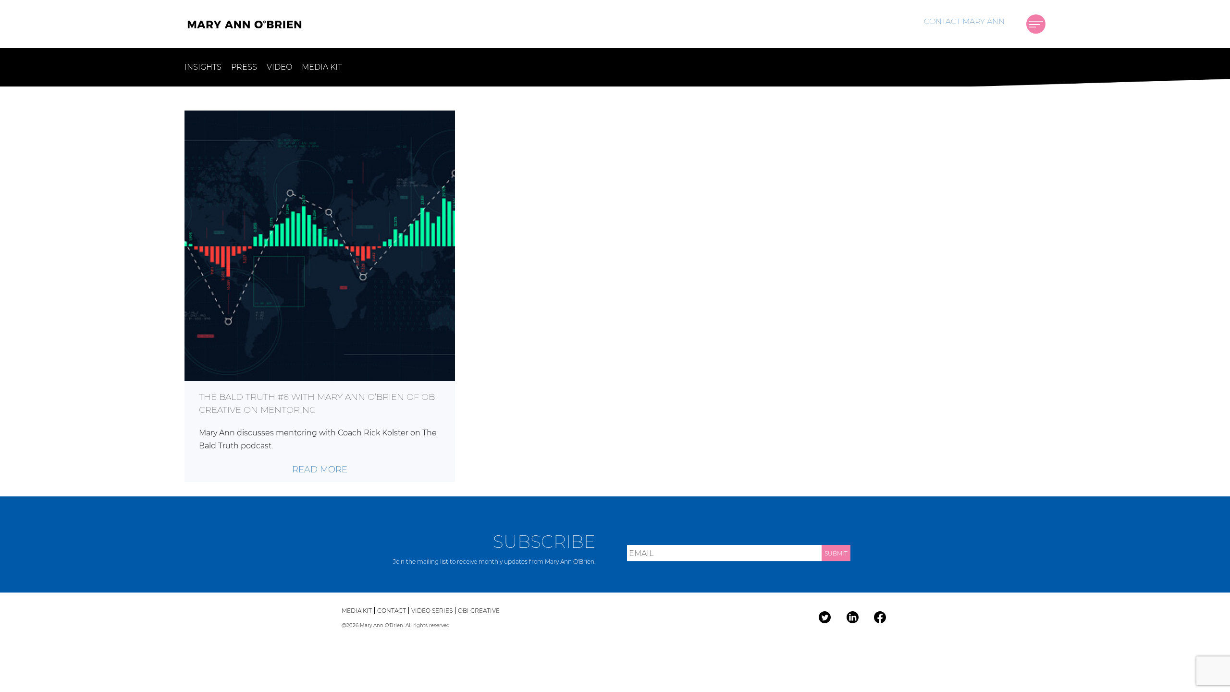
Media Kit (357, 610)
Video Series (432, 610)
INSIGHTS (202, 67)
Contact (391, 610)
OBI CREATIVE (479, 610)
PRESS (244, 67)
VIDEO (279, 67)
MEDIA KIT (322, 67)
